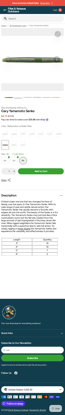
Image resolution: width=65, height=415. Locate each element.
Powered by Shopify (37, 410)
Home (3, 25)
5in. (14, 161)
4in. (5, 161)
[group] (8, 97)
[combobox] (35, 18)
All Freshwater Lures (18, 25)
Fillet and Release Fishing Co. (14, 107)
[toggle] (61, 195)
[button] (4, 10)
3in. (24, 161)
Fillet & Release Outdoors (18, 410)
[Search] (4, 18)
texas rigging (24, 228)
